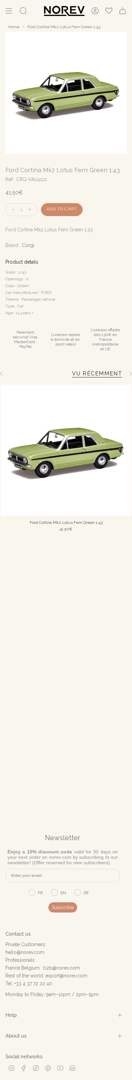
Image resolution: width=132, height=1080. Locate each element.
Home (13, 26)
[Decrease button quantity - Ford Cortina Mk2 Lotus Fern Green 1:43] (11, 209)
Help (11, 1015)
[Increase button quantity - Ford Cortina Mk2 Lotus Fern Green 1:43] (31, 209)
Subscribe (63, 907)
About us (15, 1036)
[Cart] (122, 11)
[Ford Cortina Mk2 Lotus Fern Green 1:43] (66, 450)
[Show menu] (9, 11)
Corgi (28, 245)
